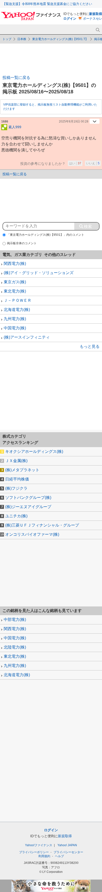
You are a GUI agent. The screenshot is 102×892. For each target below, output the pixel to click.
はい (75, 163)
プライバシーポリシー (34, 852)
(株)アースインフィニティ (27, 337)
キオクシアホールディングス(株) (34, 451)
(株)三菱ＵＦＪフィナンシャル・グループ (42, 525)
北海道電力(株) (17, 309)
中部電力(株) (15, 619)
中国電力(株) (15, 328)
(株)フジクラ (16, 488)
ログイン (69, 18)
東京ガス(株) (15, 282)
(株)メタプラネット (22, 470)
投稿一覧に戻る (16, 77)
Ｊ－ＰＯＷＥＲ (17, 300)
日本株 (21, 39)
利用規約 (44, 856)
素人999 (14, 127)
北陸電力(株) (15, 647)
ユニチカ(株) (16, 516)
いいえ (93, 163)
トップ (6, 39)
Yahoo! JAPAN (67, 845)
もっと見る (90, 346)
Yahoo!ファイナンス (38, 845)
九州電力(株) (15, 319)
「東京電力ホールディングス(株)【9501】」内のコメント (45, 235)
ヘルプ (59, 856)
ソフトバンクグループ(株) (28, 497)
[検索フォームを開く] (98, 30)
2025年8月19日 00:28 (73, 121)
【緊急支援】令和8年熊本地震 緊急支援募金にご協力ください (47, 4)
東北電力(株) (15, 291)
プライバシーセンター (68, 852)
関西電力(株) (15, 263)
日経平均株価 (17, 479)
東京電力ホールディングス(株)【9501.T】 (60, 39)
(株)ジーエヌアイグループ (28, 507)
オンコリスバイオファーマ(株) (32, 534)
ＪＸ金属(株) (16, 461)
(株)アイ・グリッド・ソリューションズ (39, 273)
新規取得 (95, 14)
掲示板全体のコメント (22, 243)
